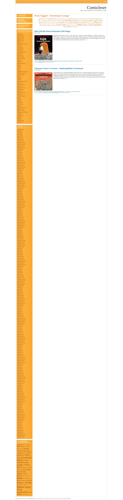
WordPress (69, 498)
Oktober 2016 (21, 321)
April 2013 (20, 390)
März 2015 (20, 352)
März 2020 (20, 255)
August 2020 (21, 246)
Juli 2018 (20, 287)
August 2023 (21, 188)
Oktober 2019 (21, 263)
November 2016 (21, 320)
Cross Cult (26, 450)
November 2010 (21, 435)
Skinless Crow (21, 109)
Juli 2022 (20, 209)
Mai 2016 (20, 329)
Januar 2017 (21, 316)
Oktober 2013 (21, 380)
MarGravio (20, 91)
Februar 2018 (21, 295)
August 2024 (21, 168)
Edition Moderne (22, 63)
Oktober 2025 (21, 146)
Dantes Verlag (21, 57)
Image (23, 467)
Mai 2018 (20, 290)
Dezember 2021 (21, 220)
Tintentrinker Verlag (22, 112)
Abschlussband (20, 444)
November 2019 (21, 261)
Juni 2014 (20, 367)
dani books (20, 55)
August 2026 (21, 129)
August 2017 (21, 305)
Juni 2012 (20, 406)
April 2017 (20, 311)
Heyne (19, 76)
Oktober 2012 (21, 399)
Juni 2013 (20, 386)
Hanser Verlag (21, 74)
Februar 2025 (21, 159)
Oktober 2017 (21, 302)
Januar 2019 (21, 277)
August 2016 (21, 324)
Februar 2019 (21, 276)
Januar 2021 (21, 238)
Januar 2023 (21, 199)
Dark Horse (100, 18)
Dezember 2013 (21, 377)
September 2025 (21, 147)
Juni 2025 (20, 152)
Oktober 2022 (21, 204)
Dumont (20, 60)
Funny (26, 460)
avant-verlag (21, 37)
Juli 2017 (20, 307)
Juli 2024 (20, 170)
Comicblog (22, 15)
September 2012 (21, 401)
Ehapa (19, 65)
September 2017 (21, 303)
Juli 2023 (20, 189)
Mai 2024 (20, 173)
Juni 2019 (20, 269)
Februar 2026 (21, 139)
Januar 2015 (21, 355)
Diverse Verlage (21, 58)
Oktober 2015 (21, 341)
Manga (25, 474)
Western (19, 494)
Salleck (19, 105)
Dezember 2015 (21, 337)
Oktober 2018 (21, 282)
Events (19, 70)
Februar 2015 (21, 354)
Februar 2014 (21, 373)
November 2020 (21, 241)
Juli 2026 (20, 131)
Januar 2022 (21, 219)
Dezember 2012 (21, 396)
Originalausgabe (22, 96)
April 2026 (20, 136)
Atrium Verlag (21, 35)
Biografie (43, 61)
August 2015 (21, 344)
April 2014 (20, 370)
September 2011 (21, 419)
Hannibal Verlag (21, 73)
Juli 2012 (20, 404)
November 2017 (21, 300)
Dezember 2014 (21, 357)
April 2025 (20, 155)
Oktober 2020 (21, 243)
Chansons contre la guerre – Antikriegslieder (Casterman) (58, 68)
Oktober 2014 (21, 360)
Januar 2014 (21, 375)
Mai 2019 (20, 271)
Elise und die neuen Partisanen (61, 61)
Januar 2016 (21, 336)
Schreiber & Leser (22, 107)
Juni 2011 (20, 424)
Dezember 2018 (21, 279)
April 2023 (20, 194)
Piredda (19, 99)
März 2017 (20, 313)
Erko (19, 68)
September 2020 (21, 245)
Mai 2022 (20, 212)
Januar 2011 (21, 432)
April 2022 (20, 214)
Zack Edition (21, 120)
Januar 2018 (21, 297)
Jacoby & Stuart (21, 84)
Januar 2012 (21, 412)
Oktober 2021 (21, 224)
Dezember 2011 (21, 414)
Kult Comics (21, 89)
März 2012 (20, 409)
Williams (20, 117)
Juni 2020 (20, 250)
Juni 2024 (20, 172)
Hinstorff (20, 78)
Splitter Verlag (21, 110)
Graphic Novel (23, 465)
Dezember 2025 (21, 142)
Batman (19, 446)
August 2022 (21, 207)
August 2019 (21, 266)
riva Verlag (20, 104)
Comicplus (20, 50)
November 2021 (21, 222)
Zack (23, 494)
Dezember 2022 (21, 201)
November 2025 (21, 144)
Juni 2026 (20, 132)
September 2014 (21, 362)
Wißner (19, 118)
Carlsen (19, 45)
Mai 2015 (20, 349)
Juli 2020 (20, 248)
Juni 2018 (20, 289)
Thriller (30, 492)
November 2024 (21, 163)
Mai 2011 (20, 425)
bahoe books (21, 39)
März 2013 (20, 391)
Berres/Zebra (21, 40)
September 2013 (21, 381)
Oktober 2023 (21, 185)
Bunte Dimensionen (22, 44)
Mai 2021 (20, 232)
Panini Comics (21, 480)
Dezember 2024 (21, 162)
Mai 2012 (20, 407)
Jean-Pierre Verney (76, 91)
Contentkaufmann (22, 52)
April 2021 (20, 233)
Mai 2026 (20, 134)
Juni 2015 (20, 347)
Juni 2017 (20, 308)
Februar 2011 (21, 430)
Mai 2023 (20, 193)
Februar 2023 (21, 198)
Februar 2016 (21, 334)
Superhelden (22, 492)
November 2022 (21, 202)
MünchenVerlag (21, 92)
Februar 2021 (21, 237)
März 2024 (20, 176)
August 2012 (21, 403)
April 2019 (20, 272)
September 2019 (21, 264)
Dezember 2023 (21, 181)
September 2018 (21, 284)
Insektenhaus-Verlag (22, 81)
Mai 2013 (20, 388)
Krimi (18, 472)
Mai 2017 (20, 310)
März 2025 (20, 157)
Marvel (19, 476)
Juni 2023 (20, 191)
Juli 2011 (20, 422)
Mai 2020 (20, 251)
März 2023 (20, 196)
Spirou (25, 484)
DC (20, 454)
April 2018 (20, 292)
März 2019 (20, 274)
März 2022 (20, 215)
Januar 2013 (21, 394)
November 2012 (21, 398)
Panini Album (26, 478)
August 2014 (21, 364)
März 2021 (20, 235)
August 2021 (21, 227)
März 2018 (20, 294)
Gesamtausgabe (22, 462)
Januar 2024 (21, 180)
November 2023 (21, 183)
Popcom (20, 101)
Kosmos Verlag (21, 87)
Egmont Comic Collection (23, 455)
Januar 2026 (21, 141)
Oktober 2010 (21, 437)
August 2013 (21, 383)
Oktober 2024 (21, 165)
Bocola (19, 42)
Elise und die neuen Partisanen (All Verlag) (52, 31)
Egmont (28, 454)
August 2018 (21, 285)
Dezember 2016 (21, 318)
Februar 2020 (21, 256)
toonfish (20, 114)
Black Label (24, 446)
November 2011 (21, 416)
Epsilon (19, 66)
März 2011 (20, 429)
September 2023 (21, 186)
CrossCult (20, 53)
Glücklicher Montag (22, 71)
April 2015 (20, 351)
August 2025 (21, 149)
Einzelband (26, 457)
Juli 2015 (20, 346)
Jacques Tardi (78, 61)
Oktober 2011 (21, 417)
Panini (19, 97)
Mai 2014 (20, 368)
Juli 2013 (20, 385)
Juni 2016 (20, 328)
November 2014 (21, 359)
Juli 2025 (20, 150)
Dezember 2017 (21, 298)
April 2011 (20, 427)
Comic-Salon (45, 91)
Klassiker (27, 469)
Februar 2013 (21, 393)
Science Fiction (24, 482)
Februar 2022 (21, 217)
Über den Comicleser (22, 20)
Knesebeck (20, 86)
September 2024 (21, 167)
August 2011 (21, 420)
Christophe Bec (20, 450)
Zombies (26, 494)
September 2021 (21, 225)
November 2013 (21, 378)
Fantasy (20, 460)
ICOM (19, 79)
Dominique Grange (50, 61)
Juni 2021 (20, 230)
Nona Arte (20, 94)
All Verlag (20, 34)
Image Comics (29, 467)
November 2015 (21, 339)
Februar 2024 (21, 178)
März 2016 (20, 333)
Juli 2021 (20, 228)
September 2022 (21, 206)
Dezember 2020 (21, 240)
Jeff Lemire (20, 469)
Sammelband (29, 480)
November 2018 (21, 281)
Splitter (20, 486)
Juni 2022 (20, 211)
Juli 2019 (20, 268)
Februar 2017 (21, 315)
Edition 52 (20, 61)
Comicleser (96, 7)
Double (23, 454)
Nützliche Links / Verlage (24, 26)
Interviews (20, 83)
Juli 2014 (20, 365)
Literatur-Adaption (22, 473)
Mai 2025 (20, 154)
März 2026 (20, 137)
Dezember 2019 (21, 259)
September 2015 (21, 342)
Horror (19, 467)
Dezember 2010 (21, 433)
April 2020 (20, 253)
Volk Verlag (20, 115)
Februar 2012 (21, 411)
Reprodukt (20, 102)
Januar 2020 (21, 258)
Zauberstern (20, 122)
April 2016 (20, 331)
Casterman (20, 47)
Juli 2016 (20, 326)
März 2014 (20, 372)
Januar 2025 (21, 160)
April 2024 (20, 175)
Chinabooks (21, 48)
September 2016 (21, 323)
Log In (104, 2)
